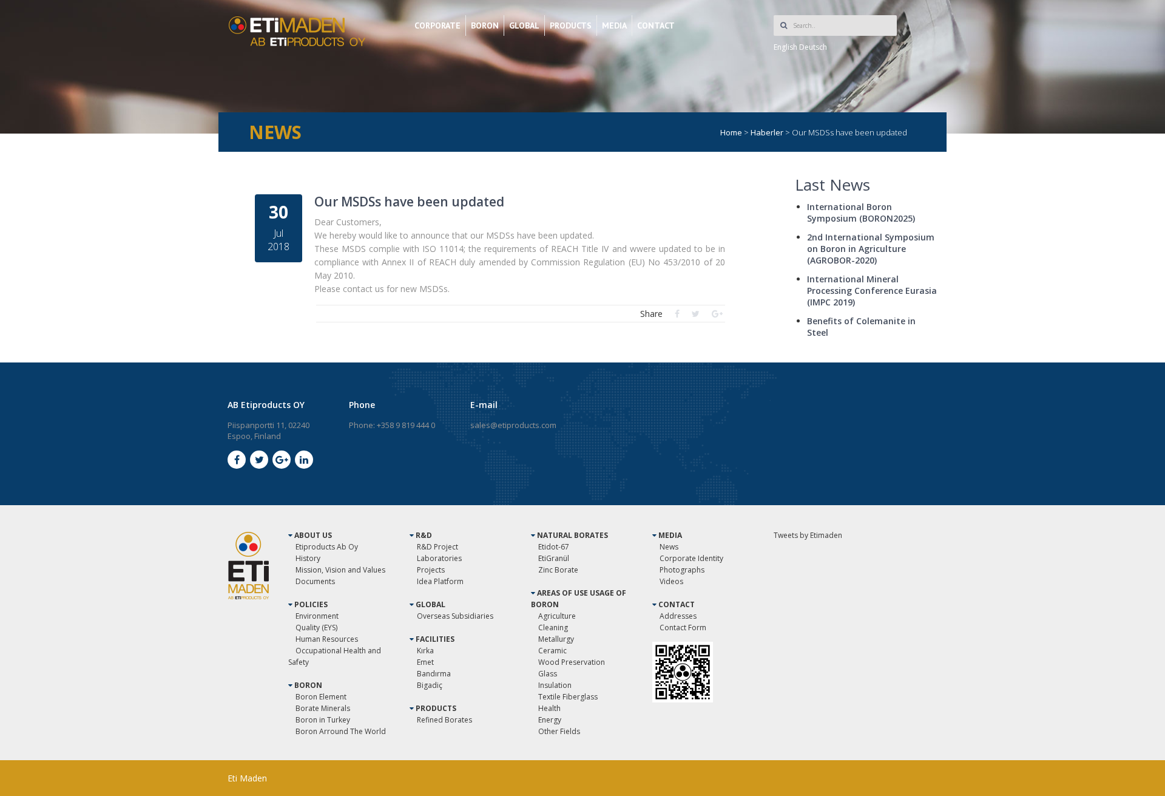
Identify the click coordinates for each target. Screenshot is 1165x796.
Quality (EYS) (316, 627)
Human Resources (326, 639)
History (307, 558)
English (785, 47)
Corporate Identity (691, 558)
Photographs (682, 570)
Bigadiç (429, 685)
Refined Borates (444, 720)
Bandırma (434, 673)
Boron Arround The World (340, 731)
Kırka (425, 650)
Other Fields (559, 731)
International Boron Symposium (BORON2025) (861, 212)
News (669, 547)
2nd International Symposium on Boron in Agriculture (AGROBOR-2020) (870, 248)
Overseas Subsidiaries (455, 616)
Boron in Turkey (322, 720)
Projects (431, 570)
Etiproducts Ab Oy (326, 547)
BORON (485, 25)
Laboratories (439, 558)
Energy (549, 720)
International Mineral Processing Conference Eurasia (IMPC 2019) (872, 290)
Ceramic (552, 650)
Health (549, 708)
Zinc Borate (558, 570)
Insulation (555, 685)
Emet (425, 662)
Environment (317, 616)
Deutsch (813, 47)
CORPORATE (437, 25)
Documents (315, 581)
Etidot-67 (553, 547)
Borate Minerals (322, 708)
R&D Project (437, 547)
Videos (671, 581)
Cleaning (553, 627)
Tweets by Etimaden (808, 535)
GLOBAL (524, 25)
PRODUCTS (571, 25)
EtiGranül (553, 558)
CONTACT (656, 25)
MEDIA (614, 25)
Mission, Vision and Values (340, 570)
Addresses (678, 616)
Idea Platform (440, 581)
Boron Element (320, 697)
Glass (547, 673)
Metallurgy (556, 639)
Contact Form (683, 627)
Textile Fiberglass (568, 697)
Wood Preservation (571, 662)
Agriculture (557, 616)
